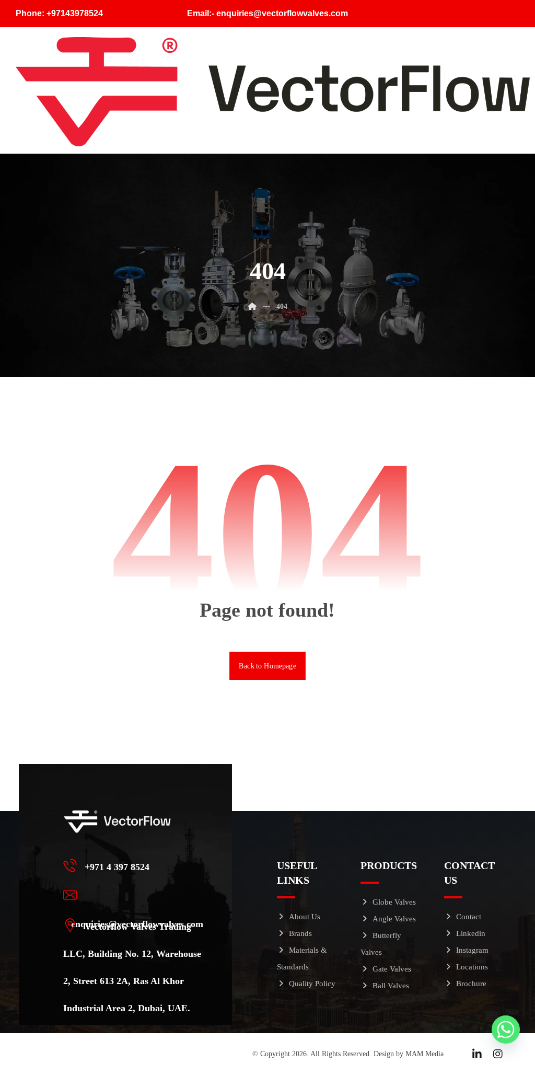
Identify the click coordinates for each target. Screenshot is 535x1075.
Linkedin (470, 933)
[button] (136, 865)
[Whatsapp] (506, 1029)
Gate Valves (392, 969)
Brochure (471, 983)
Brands (300, 933)
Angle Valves (394, 919)
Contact (468, 916)
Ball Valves (391, 985)
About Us (304, 916)
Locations (472, 967)
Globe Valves (394, 902)
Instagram (472, 950)
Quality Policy (312, 983)
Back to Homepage (267, 665)
